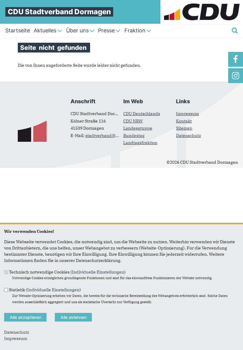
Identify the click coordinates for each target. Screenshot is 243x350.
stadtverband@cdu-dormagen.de (118, 135)
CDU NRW (133, 121)
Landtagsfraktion (140, 142)
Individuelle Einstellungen (98, 272)
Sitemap (184, 128)
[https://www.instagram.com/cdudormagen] (235, 75)
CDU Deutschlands (141, 113)
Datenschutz (188, 135)
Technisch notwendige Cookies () (67, 272)
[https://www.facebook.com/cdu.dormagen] (235, 59)
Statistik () (45, 289)
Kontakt (184, 121)
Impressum (187, 113)
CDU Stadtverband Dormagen (59, 11)
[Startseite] (201, 3)
